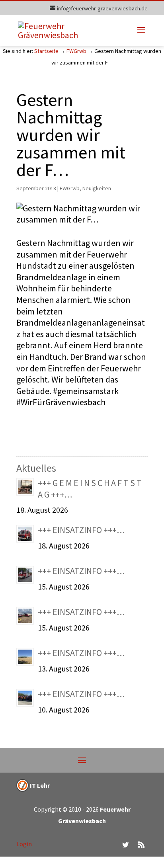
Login (24, 844)
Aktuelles (36, 467)
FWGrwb (76, 51)
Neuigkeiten (96, 188)
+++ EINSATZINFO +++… (81, 529)
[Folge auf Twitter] (125, 844)
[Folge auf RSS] (141, 844)
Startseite (46, 51)
